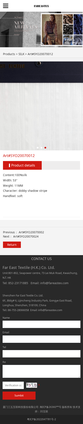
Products (9, 54)
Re (4, 362)
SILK (21, 54)
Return (11, 245)
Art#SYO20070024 (26, 236)
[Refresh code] (31, 385)
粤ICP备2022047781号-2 (41, 419)
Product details (23, 165)
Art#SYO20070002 (31, 232)
